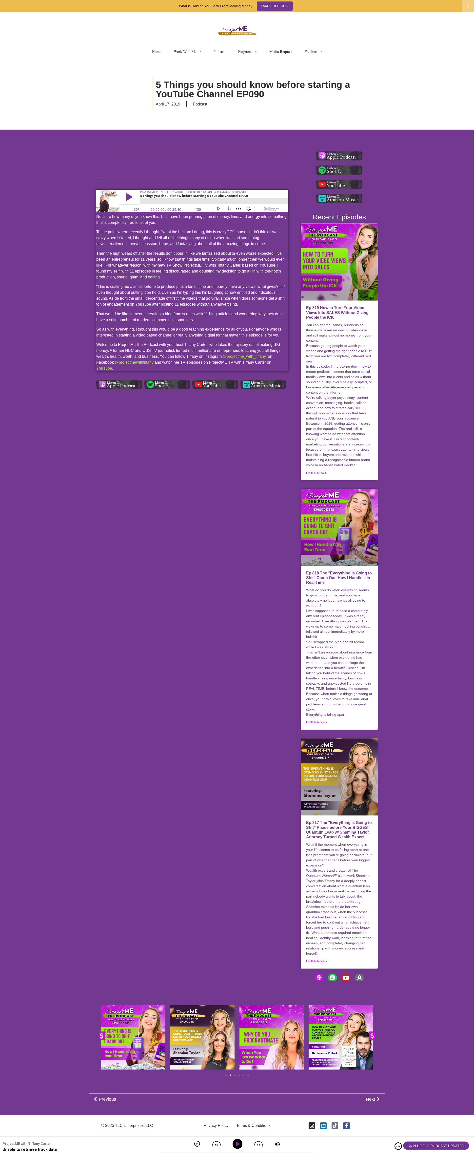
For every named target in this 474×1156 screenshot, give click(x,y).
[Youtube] (346, 978)
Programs (245, 51)
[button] (102, 1035)
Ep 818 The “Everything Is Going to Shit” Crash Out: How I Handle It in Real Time (339, 578)
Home (156, 51)
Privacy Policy (216, 1125)
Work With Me (185, 51)
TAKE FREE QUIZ (275, 6)
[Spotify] (332, 978)
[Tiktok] (335, 1125)
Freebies (311, 51)
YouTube (104, 368)
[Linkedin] (323, 1125)
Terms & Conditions (253, 1125)
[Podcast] (319, 978)
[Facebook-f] (346, 1125)
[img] (398, 1146)
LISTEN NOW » (316, 473)
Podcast (219, 51)
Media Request (280, 51)
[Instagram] (312, 1125)
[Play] (238, 1144)
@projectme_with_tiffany (244, 356)
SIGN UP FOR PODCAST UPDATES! (436, 1146)
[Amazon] (359, 978)
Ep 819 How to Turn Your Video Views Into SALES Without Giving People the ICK (337, 312)
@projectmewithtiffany (134, 362)
